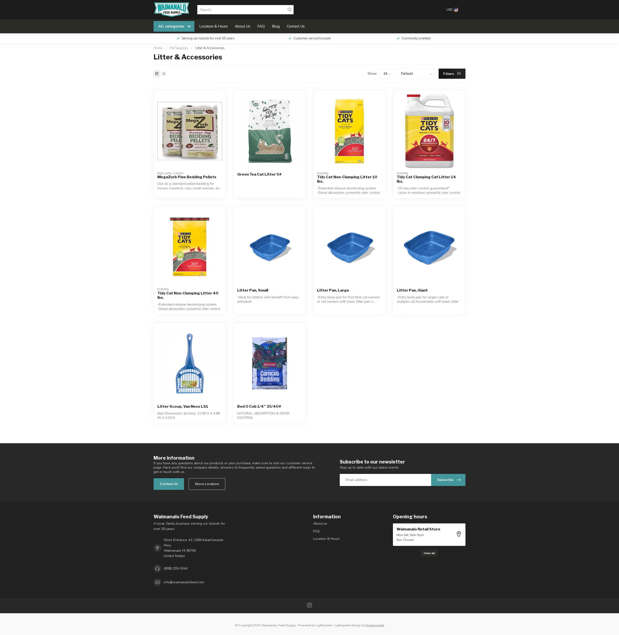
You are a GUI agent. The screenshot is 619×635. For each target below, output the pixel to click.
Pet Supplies (179, 48)
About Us (242, 26)
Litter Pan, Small (252, 290)
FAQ (261, 26)
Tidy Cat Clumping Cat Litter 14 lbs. (426, 179)
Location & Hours (213, 26)
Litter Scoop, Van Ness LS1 (182, 406)
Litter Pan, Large (333, 290)
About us (320, 523)
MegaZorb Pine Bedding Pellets (186, 177)
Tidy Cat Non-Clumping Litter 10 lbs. (347, 179)
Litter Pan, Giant (412, 290)
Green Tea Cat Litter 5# (259, 174)
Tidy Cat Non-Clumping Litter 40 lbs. (187, 295)
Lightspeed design (347, 625)
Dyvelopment (375, 625)
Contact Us (296, 26)
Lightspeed (324, 625)
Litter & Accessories (210, 48)
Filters (449, 73)
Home (158, 48)
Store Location (207, 484)
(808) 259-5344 (176, 568)
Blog (276, 26)
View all (429, 553)
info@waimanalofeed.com (184, 582)
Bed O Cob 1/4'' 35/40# (259, 406)
